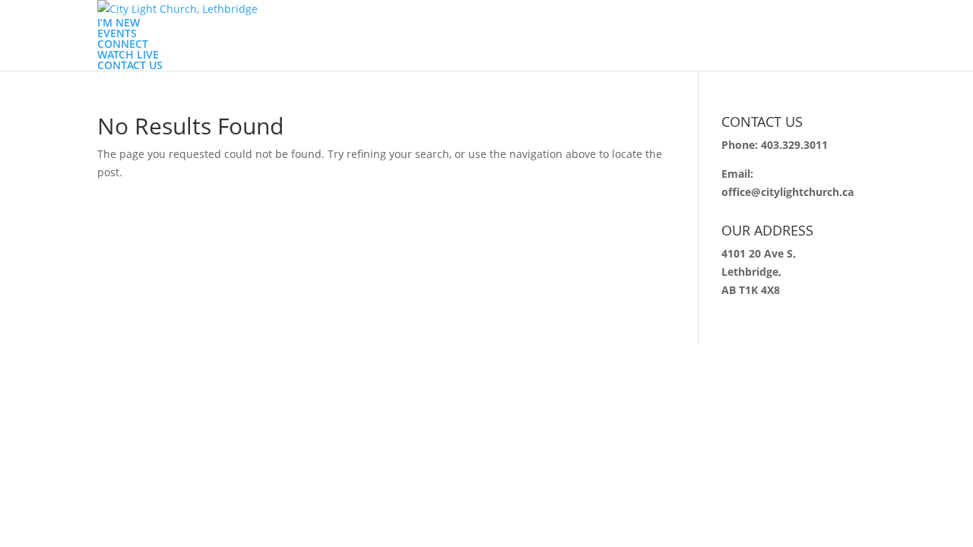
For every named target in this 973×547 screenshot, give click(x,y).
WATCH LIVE (128, 54)
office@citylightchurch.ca (787, 192)
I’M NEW (118, 22)
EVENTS (117, 33)
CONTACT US (130, 65)
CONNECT (122, 43)
